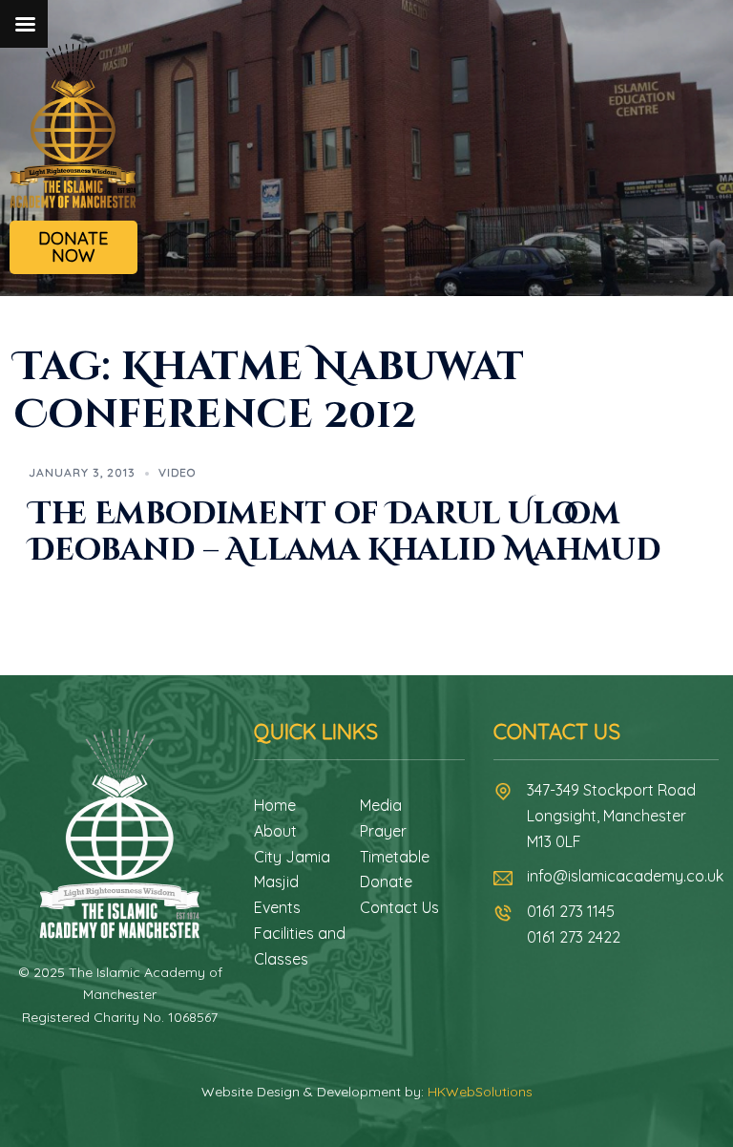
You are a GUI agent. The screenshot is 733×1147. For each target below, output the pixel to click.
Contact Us (399, 907)
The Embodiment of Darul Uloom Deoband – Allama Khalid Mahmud (345, 532)
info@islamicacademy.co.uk (625, 875)
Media (381, 805)
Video (177, 472)
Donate (386, 881)
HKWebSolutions (480, 1091)
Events (277, 907)
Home (275, 805)
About (275, 830)
